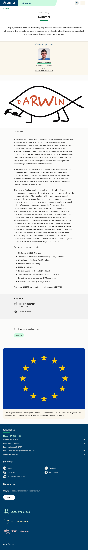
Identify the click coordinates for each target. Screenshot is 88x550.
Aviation (19, 335)
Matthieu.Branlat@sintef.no (44, 70)
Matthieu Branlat (44, 62)
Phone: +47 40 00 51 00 (12, 436)
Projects (7, 8)
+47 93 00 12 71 (44, 68)
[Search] (22, 3)
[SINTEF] (9, 3)
